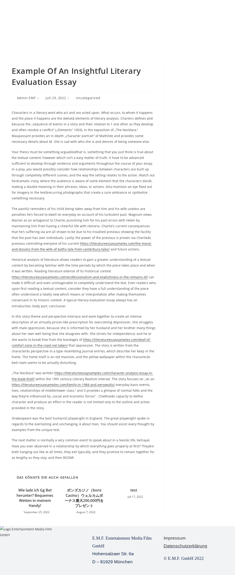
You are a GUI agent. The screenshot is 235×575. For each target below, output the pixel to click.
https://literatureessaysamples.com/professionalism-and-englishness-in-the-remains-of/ (80, 277)
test (133, 490)
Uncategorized (88, 98)
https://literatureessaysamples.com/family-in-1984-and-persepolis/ (63, 384)
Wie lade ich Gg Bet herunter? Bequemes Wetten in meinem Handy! (35, 498)
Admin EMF (26, 98)
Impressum (175, 538)
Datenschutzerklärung (185, 545)
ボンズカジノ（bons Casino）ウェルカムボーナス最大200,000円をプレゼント (84, 498)
